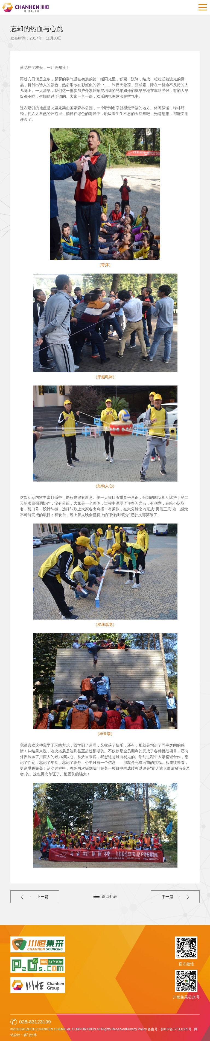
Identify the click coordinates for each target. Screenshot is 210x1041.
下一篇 (167, 896)
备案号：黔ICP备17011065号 (169, 1029)
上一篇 (42, 896)
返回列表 (109, 896)
